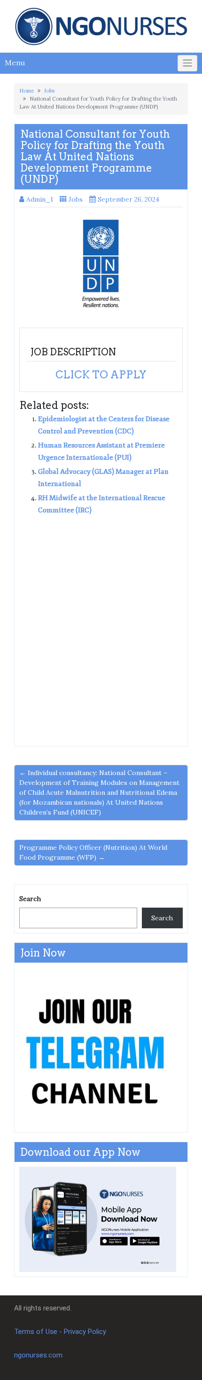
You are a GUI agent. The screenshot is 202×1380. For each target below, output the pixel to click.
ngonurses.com (38, 1355)
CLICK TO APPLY (101, 375)
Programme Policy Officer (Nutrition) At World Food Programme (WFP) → (93, 852)
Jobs (49, 90)
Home (26, 90)
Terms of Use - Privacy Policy (60, 1331)
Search (30, 898)
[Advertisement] (101, 627)
